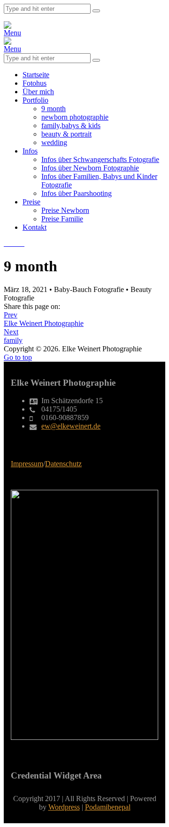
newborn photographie (74, 117)
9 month (53, 109)
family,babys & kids (70, 126)
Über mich (38, 92)
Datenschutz (63, 464)
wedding (54, 142)
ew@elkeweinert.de (70, 426)
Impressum (27, 464)
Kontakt (34, 227)
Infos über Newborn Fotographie (90, 168)
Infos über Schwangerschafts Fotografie (100, 159)
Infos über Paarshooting (76, 193)
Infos (30, 151)
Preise (31, 202)
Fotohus (34, 83)
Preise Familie (62, 219)
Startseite (36, 75)
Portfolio (35, 100)
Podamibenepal (108, 807)
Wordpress (64, 807)
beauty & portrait (66, 134)
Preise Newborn (65, 210)
